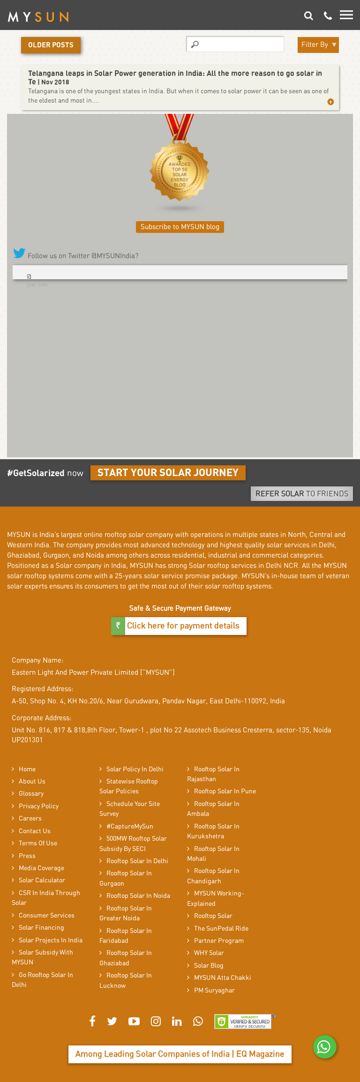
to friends (301, 494)
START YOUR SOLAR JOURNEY (168, 473)
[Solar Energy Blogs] (179, 164)
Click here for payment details (182, 626)
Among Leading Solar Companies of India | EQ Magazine (180, 1054)
